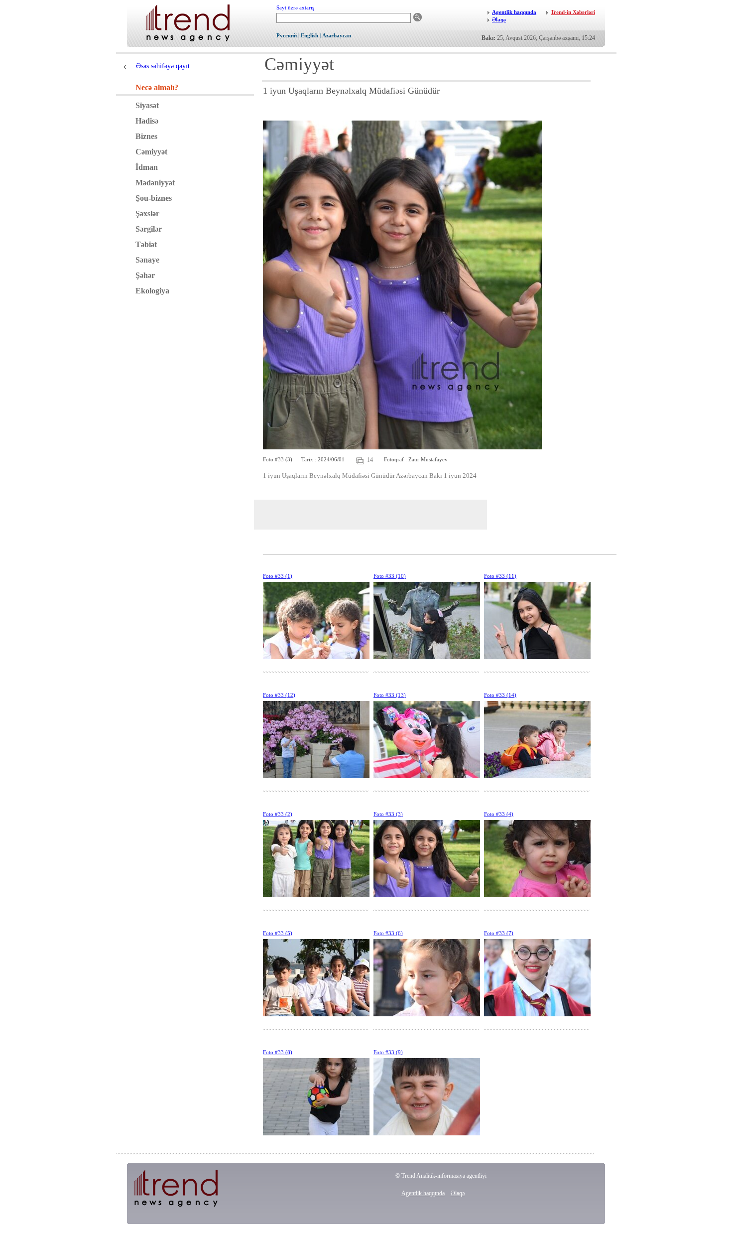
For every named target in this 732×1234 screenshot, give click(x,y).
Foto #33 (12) (279, 695)
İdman (146, 167)
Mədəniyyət (155, 182)
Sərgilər (148, 229)
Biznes (146, 136)
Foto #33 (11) (500, 576)
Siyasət (147, 105)
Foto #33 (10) (389, 576)
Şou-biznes (153, 198)
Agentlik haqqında (423, 1193)
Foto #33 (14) (500, 695)
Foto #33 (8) (277, 1052)
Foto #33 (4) (498, 814)
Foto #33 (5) (277, 933)
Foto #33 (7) (498, 933)
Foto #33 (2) (277, 814)
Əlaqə (458, 1193)
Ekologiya (152, 290)
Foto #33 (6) (388, 933)
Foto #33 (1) (277, 576)
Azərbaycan (336, 35)
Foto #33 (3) (388, 814)
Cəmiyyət (151, 151)
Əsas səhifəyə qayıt (163, 66)
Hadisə (146, 121)
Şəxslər (147, 213)
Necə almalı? (156, 87)
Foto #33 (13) (389, 695)
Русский (286, 35)
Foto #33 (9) (388, 1052)
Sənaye (147, 260)
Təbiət (146, 244)
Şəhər (145, 275)
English (309, 35)
